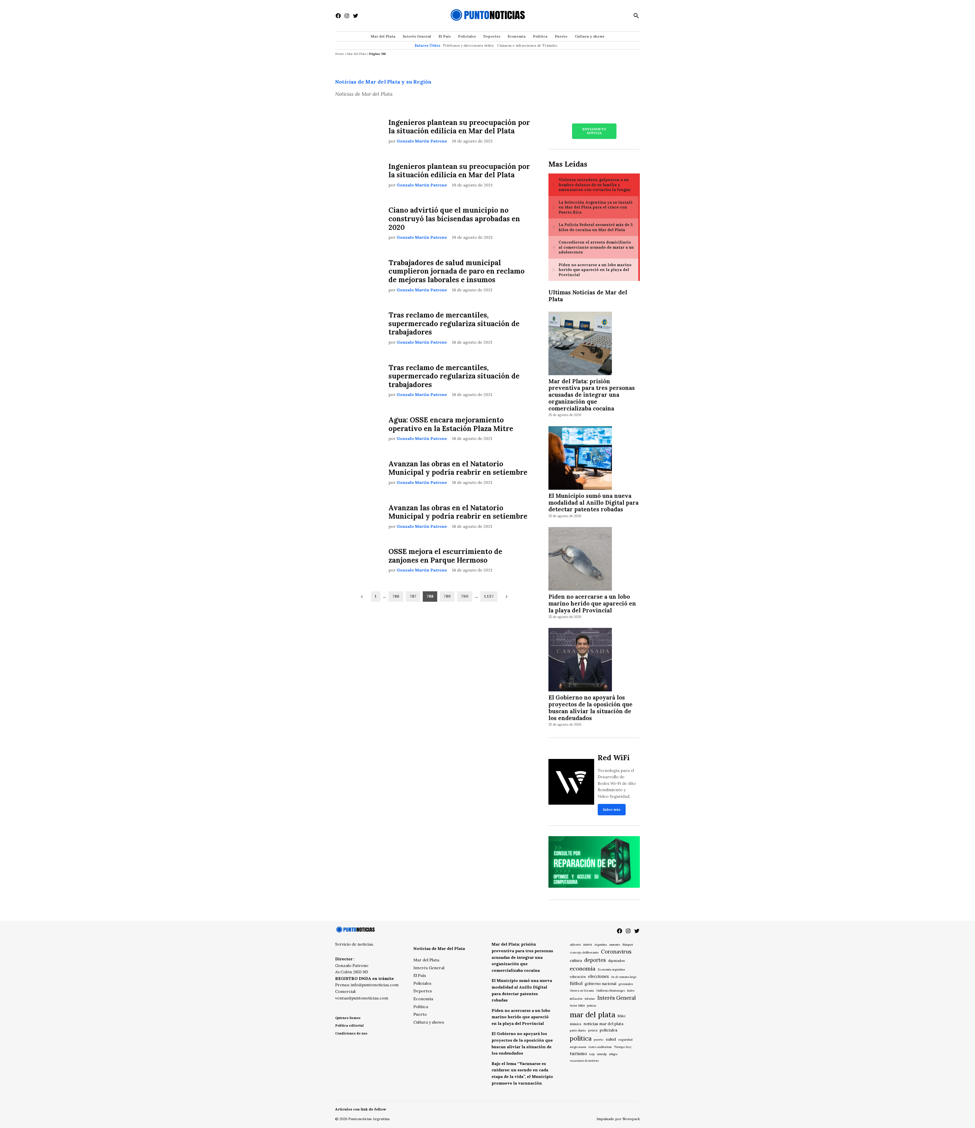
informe (590, 998)
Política (540, 36)
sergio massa (578, 1047)
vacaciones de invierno (584, 1060)
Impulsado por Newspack (618, 1119)
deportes (595, 960)
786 (395, 596)
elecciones (598, 976)
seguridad (625, 1039)
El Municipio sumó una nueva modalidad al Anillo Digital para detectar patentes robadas (593, 502)
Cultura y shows (589, 36)
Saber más (612, 809)
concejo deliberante (584, 952)
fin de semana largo (623, 977)
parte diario (578, 1030)
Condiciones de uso (351, 1033)
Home (339, 54)
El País (444, 36)
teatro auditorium (600, 1047)
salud (611, 1039)
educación (578, 977)
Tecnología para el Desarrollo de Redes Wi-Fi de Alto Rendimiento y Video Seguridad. (617, 783)
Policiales (467, 36)
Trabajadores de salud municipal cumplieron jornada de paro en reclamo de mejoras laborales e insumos (456, 271)
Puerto (561, 36)
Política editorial (349, 1025)
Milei (621, 1016)
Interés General (417, 36)
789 (447, 596)
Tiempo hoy (622, 1047)
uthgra (613, 1054)
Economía (517, 36)
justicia (591, 1005)
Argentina (600, 944)
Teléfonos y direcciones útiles (468, 45)
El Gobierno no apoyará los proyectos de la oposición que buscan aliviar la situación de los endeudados (590, 708)
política (581, 1038)
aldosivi (575, 944)
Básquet (627, 944)
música (575, 1024)
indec (631, 990)
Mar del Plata (383, 36)
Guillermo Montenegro (610, 990)
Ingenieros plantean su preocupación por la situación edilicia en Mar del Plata (459, 127)
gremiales (626, 984)
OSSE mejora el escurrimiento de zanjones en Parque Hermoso (445, 556)
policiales (609, 1029)
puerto (599, 1039)
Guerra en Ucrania (582, 990)
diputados (616, 960)
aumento (614, 944)
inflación (576, 998)
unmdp (602, 1054)
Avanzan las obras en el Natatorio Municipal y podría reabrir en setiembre (457, 468)
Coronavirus (616, 951)
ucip (592, 1054)
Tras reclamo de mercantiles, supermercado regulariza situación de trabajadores (453, 323)
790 (464, 596)
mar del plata (592, 1014)
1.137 (489, 596)
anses (587, 944)
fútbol (576, 983)
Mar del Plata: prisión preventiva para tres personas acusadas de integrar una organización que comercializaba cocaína (591, 394)
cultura (576, 960)
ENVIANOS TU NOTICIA (594, 131)
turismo (578, 1053)
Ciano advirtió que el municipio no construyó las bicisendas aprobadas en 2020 (454, 218)
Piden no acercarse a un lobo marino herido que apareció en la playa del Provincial (592, 603)
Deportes (491, 36)
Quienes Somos (348, 1018)
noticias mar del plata (603, 1023)
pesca (592, 1030)
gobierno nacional (600, 983)
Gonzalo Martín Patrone (422, 141)
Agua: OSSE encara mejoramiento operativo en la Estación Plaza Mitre (450, 424)
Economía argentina (611, 969)
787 (413, 596)
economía (582, 968)
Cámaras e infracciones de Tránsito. (527, 45)
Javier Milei (577, 1005)
